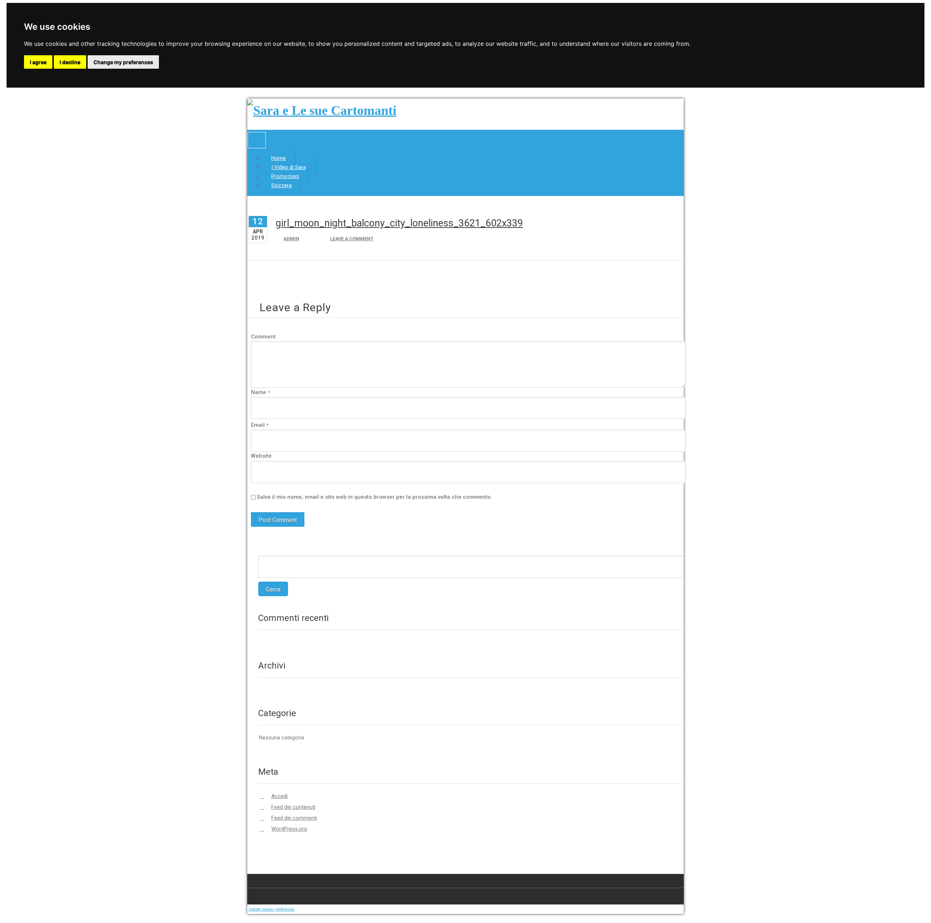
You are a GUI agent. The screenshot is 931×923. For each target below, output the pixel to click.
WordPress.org (289, 829)
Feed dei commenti (294, 818)
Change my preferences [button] (123, 62)
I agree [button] (38, 62)
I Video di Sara (288, 167)
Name (260, 392)
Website (261, 456)
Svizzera (281, 185)
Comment (263, 336)
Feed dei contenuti (293, 807)
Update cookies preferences (271, 909)
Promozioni (285, 176)
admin (291, 238)
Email (259, 425)
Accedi (279, 796)
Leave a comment (351, 238)
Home (278, 158)
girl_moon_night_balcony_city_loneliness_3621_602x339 (399, 223)
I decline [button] (70, 62)
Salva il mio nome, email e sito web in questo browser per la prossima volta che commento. (374, 497)
